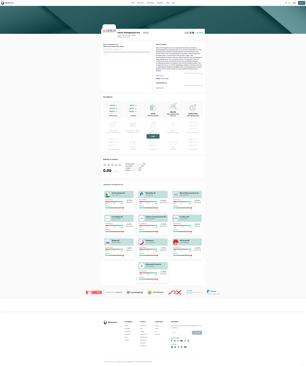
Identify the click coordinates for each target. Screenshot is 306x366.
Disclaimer (142, 343)
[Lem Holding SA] (119, 224)
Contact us (143, 325)
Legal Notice (143, 345)
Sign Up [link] (301, 3)
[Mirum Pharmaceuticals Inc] (187, 201)
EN (286, 3)
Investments (150, 3)
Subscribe (197, 332)
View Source (160, 76)
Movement (141, 3)
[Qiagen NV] (119, 248)
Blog (167, 3)
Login (294, 3)
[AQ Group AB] (187, 248)
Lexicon (127, 340)
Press (141, 328)
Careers (142, 331)
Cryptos (157, 334)
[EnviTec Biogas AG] (119, 201)
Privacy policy (143, 334)
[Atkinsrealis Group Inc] (153, 272)
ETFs (156, 331)
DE (289, 3)
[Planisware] (153, 248)
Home (132, 3)
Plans (173, 3)
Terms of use (143, 340)
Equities (157, 325)
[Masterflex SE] (153, 201)
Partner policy (143, 337)
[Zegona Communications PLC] (153, 224)
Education (160, 3)
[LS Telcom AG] (187, 224)
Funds (156, 328)
